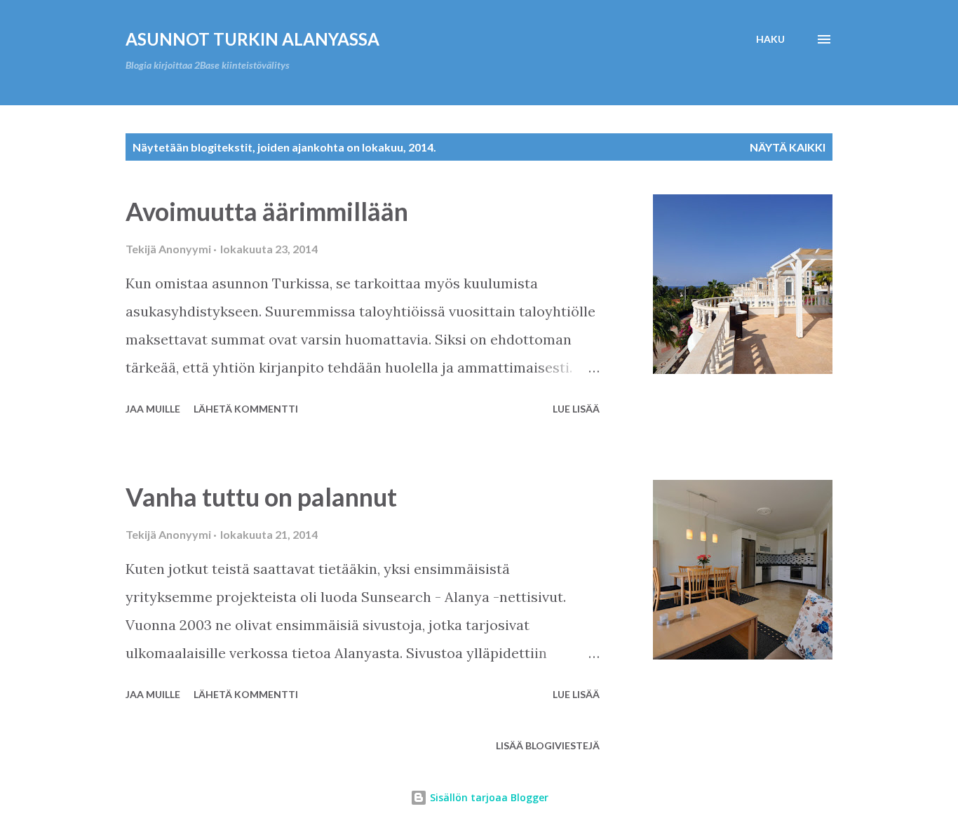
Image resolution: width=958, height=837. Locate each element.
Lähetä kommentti (246, 409)
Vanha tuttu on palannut (261, 496)
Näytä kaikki (787, 147)
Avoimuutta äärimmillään (267, 211)
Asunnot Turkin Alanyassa (252, 39)
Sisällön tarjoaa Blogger (487, 797)
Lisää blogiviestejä (548, 745)
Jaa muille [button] (153, 409)
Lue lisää (576, 409)
